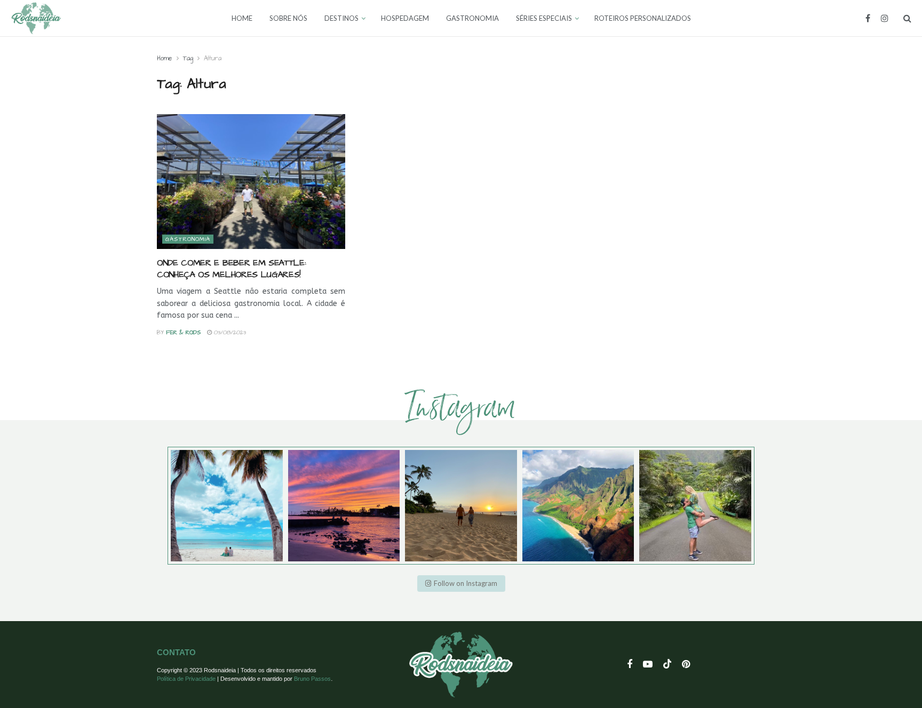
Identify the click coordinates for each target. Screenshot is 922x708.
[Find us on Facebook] (867, 18)
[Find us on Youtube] (648, 664)
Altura (212, 58)
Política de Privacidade (186, 678)
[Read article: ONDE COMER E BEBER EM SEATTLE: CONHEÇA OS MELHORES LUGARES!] (251, 181)
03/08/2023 (229, 332)
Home (164, 58)
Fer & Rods (183, 332)
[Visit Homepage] (36, 18)
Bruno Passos (312, 678)
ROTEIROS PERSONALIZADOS (642, 18)
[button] (461, 583)
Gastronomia (187, 239)
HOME (242, 18)
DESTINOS (341, 18)
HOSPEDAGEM (405, 18)
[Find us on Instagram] (884, 18)
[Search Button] (907, 18)
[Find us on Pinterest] (686, 664)
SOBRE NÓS (288, 18)
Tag (188, 58)
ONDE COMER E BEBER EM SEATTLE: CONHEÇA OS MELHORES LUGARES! (231, 268)
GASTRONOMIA (472, 18)
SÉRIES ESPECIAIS (544, 18)
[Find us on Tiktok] (667, 664)
